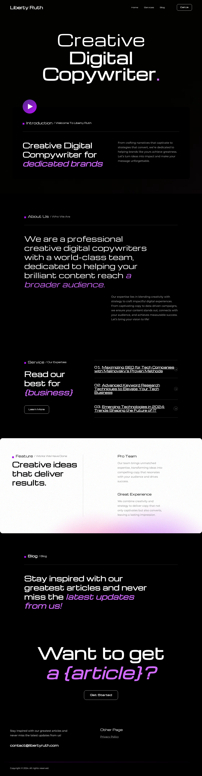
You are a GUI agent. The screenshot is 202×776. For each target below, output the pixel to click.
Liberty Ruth (26, 7)
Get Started (101, 695)
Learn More (37, 409)
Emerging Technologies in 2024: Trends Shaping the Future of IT (129, 408)
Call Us (184, 7)
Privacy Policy (109, 736)
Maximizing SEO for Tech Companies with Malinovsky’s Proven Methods (134, 369)
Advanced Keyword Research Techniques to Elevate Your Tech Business (127, 389)
